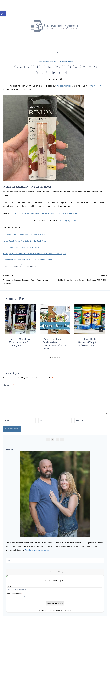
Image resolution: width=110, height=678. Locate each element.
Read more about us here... (37, 550)
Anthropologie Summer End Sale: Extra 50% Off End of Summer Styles (34, 253)
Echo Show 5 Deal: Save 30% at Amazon (21, 247)
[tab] (50, 357)
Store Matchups (66, 61)
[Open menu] (53, 52)
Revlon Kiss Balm (30, 266)
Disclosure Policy (64, 86)
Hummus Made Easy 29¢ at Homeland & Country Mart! (19, 342)
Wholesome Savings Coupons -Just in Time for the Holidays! (25, 280)
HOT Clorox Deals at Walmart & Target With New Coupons (88, 342)
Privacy (60, 572)
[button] (3, 13)
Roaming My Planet (67, 220)
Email (42, 420)
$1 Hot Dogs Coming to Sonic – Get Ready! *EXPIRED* (82, 278)
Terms (53, 572)
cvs (5, 266)
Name (7, 420)
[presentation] (20, 319)
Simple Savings (52, 61)
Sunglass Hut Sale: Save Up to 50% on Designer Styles (27, 260)
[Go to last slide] (9, 329)
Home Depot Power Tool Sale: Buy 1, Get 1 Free (24, 241)
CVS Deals (41, 61)
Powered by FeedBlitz (64, 610)
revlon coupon (15, 266)
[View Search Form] (57, 52)
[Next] (101, 329)
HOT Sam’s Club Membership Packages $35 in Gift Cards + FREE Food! (46, 213)
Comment (9, 385)
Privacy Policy (95, 86)
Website (79, 420)
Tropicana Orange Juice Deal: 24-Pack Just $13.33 (25, 235)
